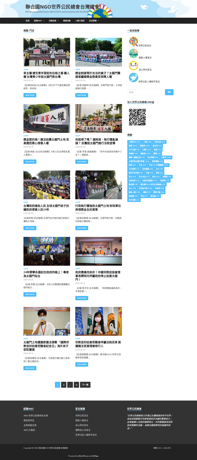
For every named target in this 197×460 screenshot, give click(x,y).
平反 (142, 165)
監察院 (164, 180)
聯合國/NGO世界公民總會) (152, 184)
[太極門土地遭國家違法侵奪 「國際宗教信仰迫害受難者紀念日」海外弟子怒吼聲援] (46, 322)
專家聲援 (157, 161)
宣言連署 (93, 21)
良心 (132, 188)
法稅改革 (134, 180)
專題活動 (67, 21)
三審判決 (134, 142)
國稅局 (145, 153)
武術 (159, 173)
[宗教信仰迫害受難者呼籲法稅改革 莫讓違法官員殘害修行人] (98, 322)
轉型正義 (158, 192)
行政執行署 (145, 188)
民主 (132, 177)
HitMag (95, 456)
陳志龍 (154, 196)
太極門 (166, 157)
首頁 (27, 21)
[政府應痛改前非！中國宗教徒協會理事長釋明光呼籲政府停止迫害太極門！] (98, 252)
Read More (29, 95)
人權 (147, 142)
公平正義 (134, 150)
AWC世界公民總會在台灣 (36, 415)
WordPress (83, 456)
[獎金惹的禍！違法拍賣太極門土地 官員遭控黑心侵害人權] (46, 119)
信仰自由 (159, 142)
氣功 (155, 177)
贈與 (146, 192)
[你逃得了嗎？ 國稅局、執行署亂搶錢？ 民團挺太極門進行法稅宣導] (98, 119)
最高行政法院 (136, 173)
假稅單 (145, 146)
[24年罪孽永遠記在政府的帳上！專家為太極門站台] (46, 252)
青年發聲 (134, 200)
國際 (157, 153)
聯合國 (133, 184)
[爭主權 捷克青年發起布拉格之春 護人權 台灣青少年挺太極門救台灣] (46, 53)
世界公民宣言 (81, 415)
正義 (149, 173)
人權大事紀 (80, 21)
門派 (144, 196)
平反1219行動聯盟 (158, 165)
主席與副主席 (30, 425)
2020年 (25, 69)
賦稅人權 (134, 192)
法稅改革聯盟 (149, 180)
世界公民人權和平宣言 (86, 434)
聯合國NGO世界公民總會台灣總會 (62, 6)
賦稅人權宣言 (81, 420)
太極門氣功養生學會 (139, 161)
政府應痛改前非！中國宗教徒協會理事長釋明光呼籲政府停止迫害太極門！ (97, 275)
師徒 (132, 165)
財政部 (159, 188)
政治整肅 (147, 169)
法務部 (166, 177)
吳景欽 (133, 153)
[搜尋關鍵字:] (150, 92)
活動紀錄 (52, 21)
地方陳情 (152, 157)
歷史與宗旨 (29, 420)
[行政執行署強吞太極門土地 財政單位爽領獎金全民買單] (98, 185)
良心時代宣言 (81, 425)
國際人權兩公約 (137, 157)
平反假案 (134, 169)
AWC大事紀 (29, 430)
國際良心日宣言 (82, 430)
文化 (159, 169)
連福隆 (133, 196)
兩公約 (157, 146)
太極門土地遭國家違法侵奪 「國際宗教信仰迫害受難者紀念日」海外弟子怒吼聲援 (46, 345)
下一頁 (85, 384)
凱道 (157, 150)
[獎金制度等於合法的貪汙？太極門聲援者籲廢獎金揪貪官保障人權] (98, 53)
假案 (133, 146)
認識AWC (38, 21)
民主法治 (144, 177)
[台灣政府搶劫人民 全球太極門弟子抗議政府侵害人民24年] (46, 185)
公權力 (146, 150)
